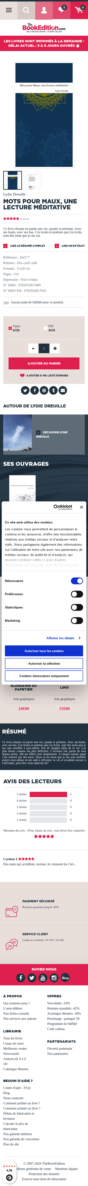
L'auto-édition (12, 1008)
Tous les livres (12, 1038)
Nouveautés (11, 1053)
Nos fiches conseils (16, 1013)
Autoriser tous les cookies (44, 651)
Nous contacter (13, 1098)
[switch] (77, 594)
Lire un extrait (73, 245)
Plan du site (11, 1144)
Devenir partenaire (59, 1048)
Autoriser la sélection (44, 663)
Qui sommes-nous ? (16, 1003)
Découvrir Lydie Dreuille (51, 434)
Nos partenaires (57, 1053)
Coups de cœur (13, 1043)
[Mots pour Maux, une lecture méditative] (44, 166)
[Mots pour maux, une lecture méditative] (22, 499)
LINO (64, 687)
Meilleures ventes (15, 1048)
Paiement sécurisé (38, 901)
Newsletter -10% (58, 1003)
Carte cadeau (56, 1029)
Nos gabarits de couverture (21, 1139)
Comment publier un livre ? (21, 1103)
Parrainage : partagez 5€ (63, 1018)
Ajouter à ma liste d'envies (47, 375)
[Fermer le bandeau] (81, 507)
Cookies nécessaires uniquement (44, 676)
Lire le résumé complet (27, 245)
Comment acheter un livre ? (21, 1108)
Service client (35, 934)
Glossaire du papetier (23, 687)
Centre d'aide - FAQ (17, 1088)
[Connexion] (44, 13)
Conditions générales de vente (30, 1169)
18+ (6, 1064)
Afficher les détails (60, 638)
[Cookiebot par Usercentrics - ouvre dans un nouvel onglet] (54, 507)
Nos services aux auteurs (20, 1018)
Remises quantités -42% (63, 1008)
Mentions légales (66, 1169)
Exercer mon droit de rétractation (44, 1179)
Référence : (11, 257)
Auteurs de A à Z (14, 1059)
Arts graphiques (23, 699)
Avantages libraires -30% (64, 1013)
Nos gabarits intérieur (17, 1134)
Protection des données (44, 1174)
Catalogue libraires (15, 1069)
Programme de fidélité (62, 1024)
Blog (6, 1093)
